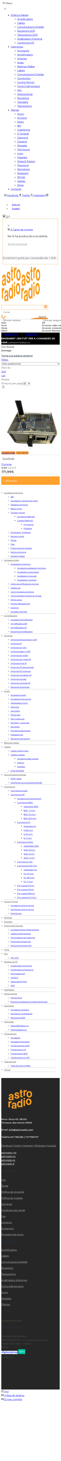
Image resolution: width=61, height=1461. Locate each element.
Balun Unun (16, 508)
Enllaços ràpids (19, 15)
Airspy (20, 121)
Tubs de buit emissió (20, 1065)
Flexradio (22, 145)
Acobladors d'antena (20, 564)
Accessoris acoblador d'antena (31, 568)
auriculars (15, 711)
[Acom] (12, 325)
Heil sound (23, 149)
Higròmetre (16, 997)
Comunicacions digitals (30, 27)
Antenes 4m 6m (19, 647)
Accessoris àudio (18, 695)
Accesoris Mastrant (26, 516)
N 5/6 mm (28, 830)
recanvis (15, 607)
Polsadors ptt (17, 734)
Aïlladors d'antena (19, 504)
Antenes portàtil (18, 679)
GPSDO (14, 977)
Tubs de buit (10, 1061)
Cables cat (15, 588)
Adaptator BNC (31, 806)
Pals (12, 544)
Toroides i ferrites (19, 611)
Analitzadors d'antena (21, 966)
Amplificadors (25, 19)
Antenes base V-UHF (21, 651)
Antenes (22, 58)
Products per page (12, 383)
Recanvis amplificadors (22, 631)
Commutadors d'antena (22, 592)
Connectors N (23, 822)
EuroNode (8, 458)
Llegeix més (8, 452)
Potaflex (21, 766)
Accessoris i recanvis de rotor (24, 500)
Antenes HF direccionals (22, 667)
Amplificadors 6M (19, 623)
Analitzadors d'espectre (22, 969)
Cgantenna (23, 129)
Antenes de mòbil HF (21, 659)
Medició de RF (11, 962)
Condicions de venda (13, 1210)
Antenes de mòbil (19, 655)
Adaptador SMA (31, 846)
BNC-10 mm (30, 814)
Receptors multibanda (21, 1013)
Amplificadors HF (19, 627)
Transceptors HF (18, 1049)
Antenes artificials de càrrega (25, 584)
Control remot (25, 82)
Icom (20, 153)
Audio (20, 62)
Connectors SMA (25, 842)
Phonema (23, 165)
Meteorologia (25, 94)
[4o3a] (12, 323)
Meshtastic (9, 989)
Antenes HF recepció (21, 671)
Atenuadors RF (18, 973)
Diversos (8, 921)
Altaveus (15, 707)
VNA (13, 985)
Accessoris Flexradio (20, 1041)
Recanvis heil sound (20, 738)
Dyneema (29, 524)
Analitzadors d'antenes (14, 1280)
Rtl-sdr (21, 177)
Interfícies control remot (22, 909)
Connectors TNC (25, 862)
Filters (4, 359)
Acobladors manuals (26, 576)
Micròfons (15, 726)
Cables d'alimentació (21, 933)
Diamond (22, 137)
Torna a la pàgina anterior (17, 355)
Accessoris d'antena (13, 493)
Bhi (19, 125)
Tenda (4, 1185)
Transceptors (24, 106)
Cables (21, 23)
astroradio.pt (8, 1160)
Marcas (15, 110)
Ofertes (5, 1304)
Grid (3, 371)
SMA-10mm (29, 850)
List (3, 375)
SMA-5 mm (29, 854)
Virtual (7, 1069)
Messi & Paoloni (26, 161)
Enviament (7, 1228)
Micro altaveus (17, 719)
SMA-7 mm (29, 858)
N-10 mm (28, 834)
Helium (20, 762)
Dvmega (6, 464)
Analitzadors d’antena (29, 38)
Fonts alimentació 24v (21, 945)
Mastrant (22, 157)
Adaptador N (30, 826)
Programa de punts (12, 1234)
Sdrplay (21, 181)
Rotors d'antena (18, 552)
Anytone (22, 117)
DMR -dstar (16, 778)
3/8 (12, 497)
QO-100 (15, 957)
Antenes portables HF (21, 675)
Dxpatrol (22, 141)
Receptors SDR (26, 30)
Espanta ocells (17, 536)
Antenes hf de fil (19, 663)
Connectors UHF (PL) (27, 866)
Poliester (28, 528)
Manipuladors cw (19, 1029)
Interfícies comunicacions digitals (26, 782)
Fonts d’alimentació (28, 86)
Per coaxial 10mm (25, 885)
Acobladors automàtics (28, 572)
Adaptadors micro (19, 703)
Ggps (6, 949)
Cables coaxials (18, 754)
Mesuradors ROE (19, 981)
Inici (3, 346)
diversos (8, 917)
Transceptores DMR (20, 1045)
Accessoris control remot (22, 905)
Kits (19, 90)
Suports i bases (18, 556)
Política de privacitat (12, 1192)
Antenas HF (16, 643)
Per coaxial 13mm (25, 889)
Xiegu (20, 185)
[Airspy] (12, 328)
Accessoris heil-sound (21, 699)
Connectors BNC (25, 802)
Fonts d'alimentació (13, 925)
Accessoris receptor (20, 1009)
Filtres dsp (15, 715)
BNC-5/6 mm (30, 818)
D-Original (23, 133)
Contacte (16, 189)
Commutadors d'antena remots (26, 596)
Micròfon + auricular (20, 723)
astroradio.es (8, 1156)
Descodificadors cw (20, 1025)
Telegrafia (22, 102)
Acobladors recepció (26, 580)
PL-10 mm (29, 873)
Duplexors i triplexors (21, 532)
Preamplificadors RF (20, 603)
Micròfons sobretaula (20, 730)
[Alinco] (12, 330)
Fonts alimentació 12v (21, 941)
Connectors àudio (19, 790)
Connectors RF (25, 42)
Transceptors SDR (27, 34)
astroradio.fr (7, 1163)
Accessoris (23, 50)
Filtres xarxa (16, 599)
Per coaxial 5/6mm (26, 893)
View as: (5, 367)
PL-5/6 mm (29, 877)
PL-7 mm (28, 881)
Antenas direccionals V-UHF (24, 639)
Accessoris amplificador (22, 619)
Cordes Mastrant (25, 520)
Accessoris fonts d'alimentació (25, 929)
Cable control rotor (20, 751)
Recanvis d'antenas (20, 687)
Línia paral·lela (17, 770)
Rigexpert (22, 173)
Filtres (13, 540)
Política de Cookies (12, 1198)
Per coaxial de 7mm (26, 897)
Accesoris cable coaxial (27, 758)
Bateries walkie (26, 66)
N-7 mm (28, 838)
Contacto (6, 1222)
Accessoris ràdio (11, 560)
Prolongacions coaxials (21, 548)
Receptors (23, 98)
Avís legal (6, 1204)
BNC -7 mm (29, 810)
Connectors (23, 78)
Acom (20, 114)
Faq (3, 1216)
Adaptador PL (30, 869)
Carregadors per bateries (23, 937)
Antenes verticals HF (20, 683)
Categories (17, 46)
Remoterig (23, 169)
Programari (16, 913)
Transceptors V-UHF (20, 1057)
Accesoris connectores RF (29, 798)
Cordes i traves (18, 512)
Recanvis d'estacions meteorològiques (29, 1001)
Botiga (10, 346)
